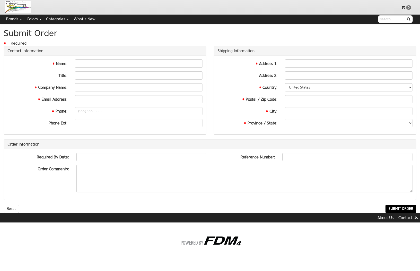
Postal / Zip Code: (262, 99)
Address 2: (268, 75)
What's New (85, 19)
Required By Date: (53, 157)
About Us (385, 217)
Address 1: (268, 63)
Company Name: (53, 87)
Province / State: (262, 123)
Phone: (61, 111)
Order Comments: (53, 169)
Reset (11, 208)
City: (274, 111)
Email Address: (55, 99)
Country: (270, 87)
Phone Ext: (58, 123)
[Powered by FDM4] (210, 240)
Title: (63, 75)
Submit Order (401, 208)
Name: (62, 63)
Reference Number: (257, 157)
